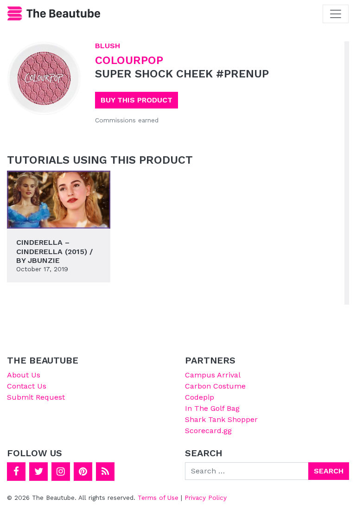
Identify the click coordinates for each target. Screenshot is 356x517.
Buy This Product (136, 100)
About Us (23, 374)
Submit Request (36, 397)
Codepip (199, 397)
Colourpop (129, 60)
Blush (107, 45)
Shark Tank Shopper (221, 419)
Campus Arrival (213, 374)
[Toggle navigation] (336, 14)
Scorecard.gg (208, 430)
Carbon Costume (215, 386)
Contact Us (26, 386)
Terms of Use (158, 497)
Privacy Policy (205, 497)
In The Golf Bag (212, 408)
